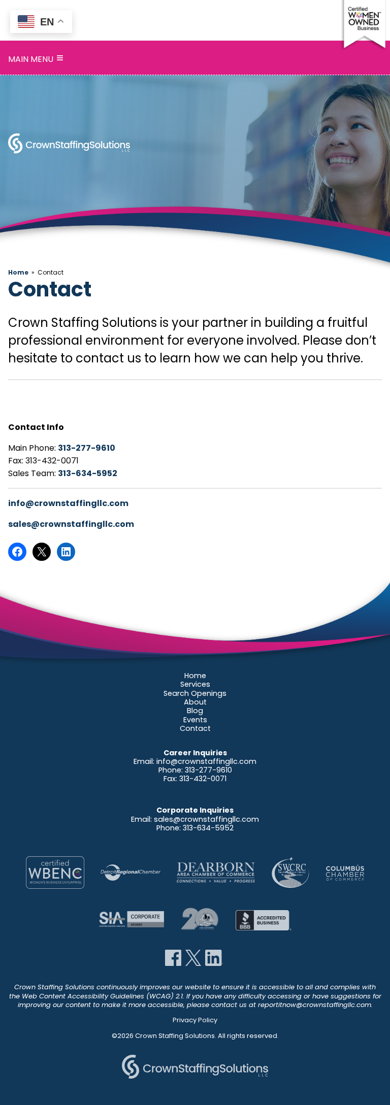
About (195, 702)
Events (195, 720)
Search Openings (195, 693)
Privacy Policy (195, 1020)
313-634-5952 (87, 473)
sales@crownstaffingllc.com (71, 524)
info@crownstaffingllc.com (68, 503)
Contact (195, 728)
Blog (195, 711)
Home (18, 272)
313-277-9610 (86, 448)
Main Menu (35, 59)
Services (195, 684)
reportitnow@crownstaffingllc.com (314, 1005)
